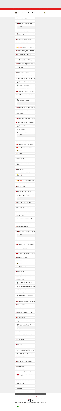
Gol (18, 23)
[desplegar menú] (13, 8)
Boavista (20, 27)
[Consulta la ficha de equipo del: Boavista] (17, 27)
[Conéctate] (44, 8)
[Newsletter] (42, 8)
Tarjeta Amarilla (20, 33)
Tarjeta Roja (19, 147)
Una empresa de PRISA (19, 407)
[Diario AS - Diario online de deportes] (30, 8)
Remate (18, 50)
